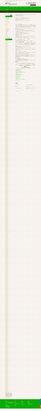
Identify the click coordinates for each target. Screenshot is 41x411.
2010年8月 (7, 300)
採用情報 (15, 405)
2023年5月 (7, 93)
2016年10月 (7, 200)
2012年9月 (7, 266)
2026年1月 (7, 50)
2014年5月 (7, 239)
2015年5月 (7, 223)
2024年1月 (7, 82)
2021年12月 (7, 116)
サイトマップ (16, 406)
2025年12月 (7, 51)
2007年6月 (7, 351)
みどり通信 (16, 404)
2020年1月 (7, 147)
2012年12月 (7, 262)
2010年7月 (7, 301)
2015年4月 (7, 224)
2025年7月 (7, 58)
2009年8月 (7, 316)
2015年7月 (7, 220)
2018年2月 (7, 178)
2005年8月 (7, 381)
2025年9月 (7, 55)
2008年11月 (7, 328)
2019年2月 (7, 162)
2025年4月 (7, 62)
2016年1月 (7, 212)
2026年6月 (7, 43)
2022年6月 (7, 108)
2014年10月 (7, 232)
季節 (6, 25)
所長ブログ (7, 20)
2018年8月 (7, 170)
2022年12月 (7, 100)
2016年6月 (7, 205)
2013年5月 (7, 255)
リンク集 (28, 405)
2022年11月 (7, 101)
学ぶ (6, 26)
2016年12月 (7, 197)
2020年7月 (7, 139)
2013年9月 (7, 250)
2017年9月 (7, 185)
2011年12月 (7, 278)
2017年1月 (7, 196)
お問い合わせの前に (29, 404)
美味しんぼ (7, 31)
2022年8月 (7, 105)
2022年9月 (7, 104)
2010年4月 (7, 305)
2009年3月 (7, 323)
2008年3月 (7, 339)
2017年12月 (7, 181)
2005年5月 (7, 385)
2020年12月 (7, 132)
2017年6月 (7, 189)
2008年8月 (7, 332)
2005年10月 (7, 378)
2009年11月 (7, 312)
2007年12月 (7, 343)
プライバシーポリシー (23, 405)
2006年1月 (7, 374)
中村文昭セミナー (17, 86)
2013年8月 (7, 251)
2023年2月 (7, 97)
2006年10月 (7, 362)
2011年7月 (7, 285)
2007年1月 (7, 358)
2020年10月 (7, 135)
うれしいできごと (19, 80)
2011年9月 (7, 282)
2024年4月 (7, 78)
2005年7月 (7, 382)
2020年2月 (7, 146)
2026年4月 (7, 46)
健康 (6, 24)
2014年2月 (7, 243)
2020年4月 (7, 143)
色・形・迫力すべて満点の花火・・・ (30, 84)
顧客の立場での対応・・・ (28, 86)
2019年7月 (7, 155)
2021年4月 (7, 127)
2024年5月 (7, 77)
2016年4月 (7, 208)
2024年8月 (7, 73)
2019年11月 (7, 150)
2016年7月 (7, 204)
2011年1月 (7, 293)
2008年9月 (7, 331)
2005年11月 (7, 377)
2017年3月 (7, 193)
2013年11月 (7, 247)
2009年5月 (7, 320)
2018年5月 (7, 174)
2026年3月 (7, 47)
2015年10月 (7, 216)
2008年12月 (7, 327)
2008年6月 (7, 335)
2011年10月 (7, 281)
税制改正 (7, 30)
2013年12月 (7, 246)
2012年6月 (7, 270)
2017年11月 (7, 182)
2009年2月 (7, 324)
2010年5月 (7, 304)
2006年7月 (7, 366)
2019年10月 (7, 151)
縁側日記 (7, 35)
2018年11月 (7, 166)
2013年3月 (7, 258)
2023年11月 (7, 85)
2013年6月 (7, 254)
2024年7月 (7, 74)
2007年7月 (7, 350)
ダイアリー (7, 36)
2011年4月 (7, 289)
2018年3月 (7, 177)
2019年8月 (7, 154)
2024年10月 (7, 70)
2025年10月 (7, 54)
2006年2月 (7, 373)
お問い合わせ (22, 404)
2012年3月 (7, 274)
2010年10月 (7, 297)
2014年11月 (7, 231)
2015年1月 (7, 228)
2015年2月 (7, 227)
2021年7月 (7, 123)
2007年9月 (7, 347)
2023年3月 (7, 96)
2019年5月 (7, 158)
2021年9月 (7, 120)
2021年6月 (7, 124)
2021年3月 (7, 128)
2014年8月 (7, 235)
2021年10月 (7, 119)
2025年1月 (7, 66)
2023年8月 (7, 89)
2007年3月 (7, 355)
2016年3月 (7, 209)
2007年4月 (7, 354)
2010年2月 (7, 308)
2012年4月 (7, 273)
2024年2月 (7, 81)
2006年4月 (7, 370)
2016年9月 (7, 201)
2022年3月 (7, 112)
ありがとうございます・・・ (18, 84)
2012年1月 (7, 277)
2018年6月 (7, 173)
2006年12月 (7, 359)
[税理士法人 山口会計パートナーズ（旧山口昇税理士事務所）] (11, 3)
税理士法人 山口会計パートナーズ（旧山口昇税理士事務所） (20, 409)
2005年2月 (7, 389)
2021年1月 (7, 131)
